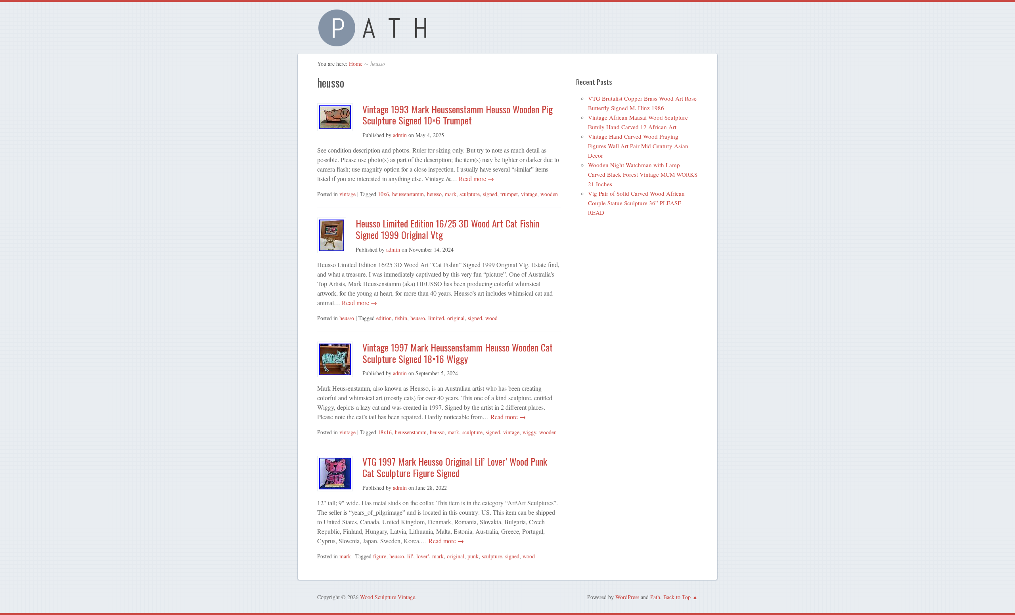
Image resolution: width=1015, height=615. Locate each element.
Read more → (475, 178)
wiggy (529, 432)
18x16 (385, 432)
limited (436, 318)
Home (355, 63)
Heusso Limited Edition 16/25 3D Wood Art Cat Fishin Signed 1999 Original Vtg (447, 229)
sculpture (470, 194)
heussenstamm (408, 194)
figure (379, 556)
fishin (401, 318)
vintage (347, 194)
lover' (422, 556)
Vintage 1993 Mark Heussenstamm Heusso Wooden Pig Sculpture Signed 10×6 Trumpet (457, 115)
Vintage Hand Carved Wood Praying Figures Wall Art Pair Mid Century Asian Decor (638, 145)
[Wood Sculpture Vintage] (376, 41)
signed (490, 194)
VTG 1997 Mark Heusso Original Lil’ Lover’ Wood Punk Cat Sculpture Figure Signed (454, 467)
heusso (434, 194)
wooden (549, 194)
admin (400, 135)
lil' (410, 556)
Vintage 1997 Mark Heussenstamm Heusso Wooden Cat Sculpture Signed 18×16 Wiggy (457, 353)
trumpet (509, 194)
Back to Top (677, 597)
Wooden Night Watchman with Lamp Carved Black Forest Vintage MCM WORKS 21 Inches (642, 174)
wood (491, 318)
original (456, 318)
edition (384, 318)
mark (450, 194)
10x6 (383, 194)
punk (473, 556)
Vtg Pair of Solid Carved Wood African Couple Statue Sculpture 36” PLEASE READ (636, 202)
